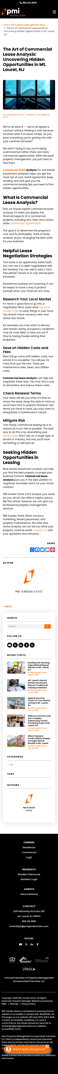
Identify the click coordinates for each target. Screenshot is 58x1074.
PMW (4, 1004)
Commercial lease (14, 170)
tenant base (10, 435)
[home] (13, 12)
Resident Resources (29, 874)
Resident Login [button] (29, 879)
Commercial (29, 852)
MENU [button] (54, 12)
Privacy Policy (28, 1004)
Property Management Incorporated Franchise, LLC (33, 979)
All (11, 764)
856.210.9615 (30, 2)
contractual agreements (25, 223)
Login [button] (29, 857)
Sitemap (14, 1004)
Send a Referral (29, 894)
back (8, 606)
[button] (9, 645)
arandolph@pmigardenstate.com (29, 926)
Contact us (40, 530)
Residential (29, 847)
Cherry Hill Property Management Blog (24, 24)
